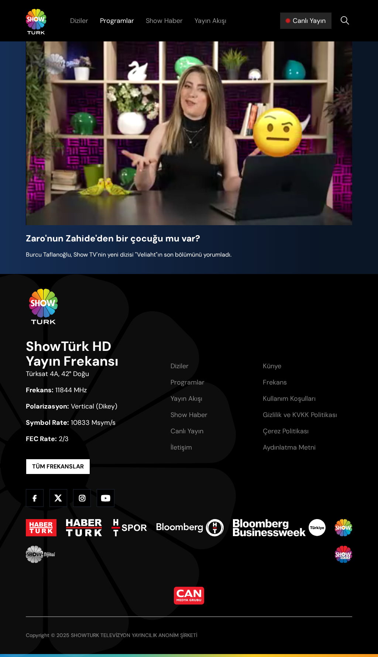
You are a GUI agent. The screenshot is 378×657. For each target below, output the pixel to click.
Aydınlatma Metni (289, 447)
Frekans (275, 382)
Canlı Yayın (187, 431)
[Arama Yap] (344, 21)
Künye (272, 366)
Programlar (117, 20)
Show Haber (164, 20)
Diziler (79, 20)
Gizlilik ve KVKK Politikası (300, 414)
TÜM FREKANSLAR (58, 466)
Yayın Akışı (210, 20)
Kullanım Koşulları (289, 398)
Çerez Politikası (286, 431)
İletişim (181, 447)
